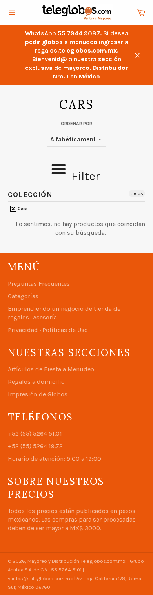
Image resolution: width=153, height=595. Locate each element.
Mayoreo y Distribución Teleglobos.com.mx (76, 561)
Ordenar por (76, 123)
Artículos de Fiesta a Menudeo (51, 369)
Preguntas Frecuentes (39, 283)
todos (137, 193)
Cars (22, 208)
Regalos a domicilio (36, 381)
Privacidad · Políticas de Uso (48, 330)
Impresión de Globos (37, 394)
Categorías (23, 296)
